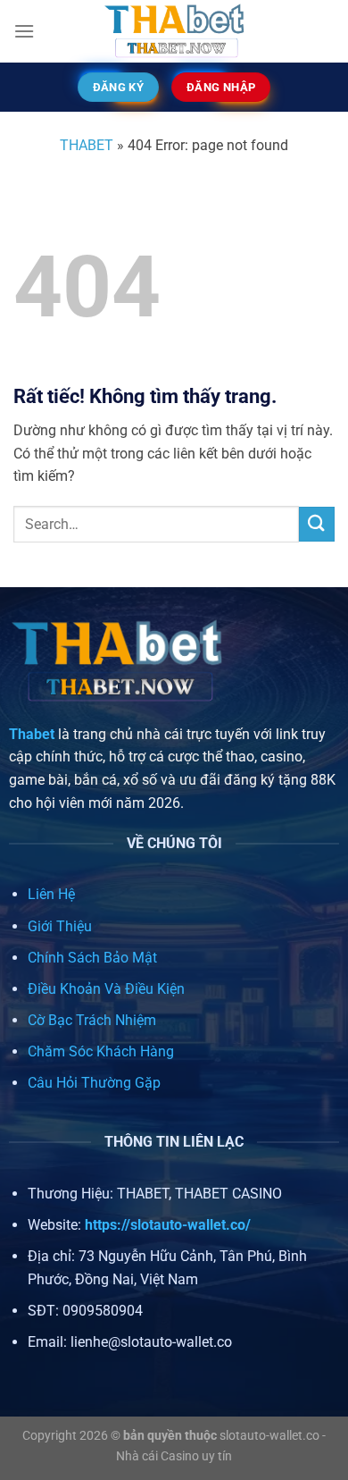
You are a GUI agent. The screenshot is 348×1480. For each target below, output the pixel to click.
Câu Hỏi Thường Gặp (94, 1082)
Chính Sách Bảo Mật (92, 957)
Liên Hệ (51, 894)
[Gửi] (317, 524)
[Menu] (24, 31)
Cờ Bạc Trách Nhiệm (92, 1020)
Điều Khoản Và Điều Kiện (106, 988)
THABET (86, 145)
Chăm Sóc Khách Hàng (101, 1051)
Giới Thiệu (60, 926)
